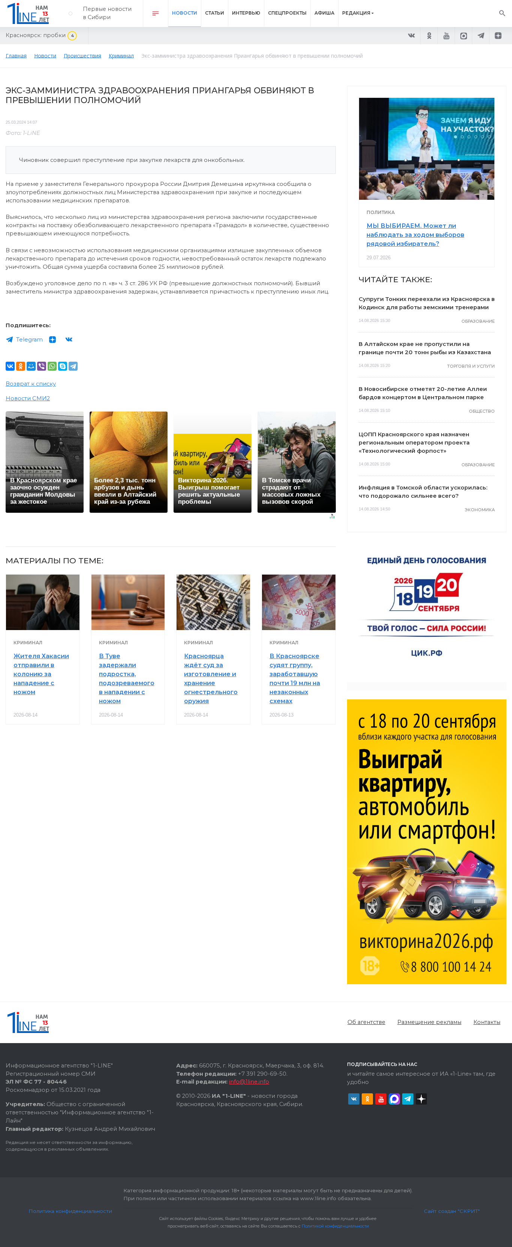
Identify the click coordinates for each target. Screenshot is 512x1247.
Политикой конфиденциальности (335, 1226)
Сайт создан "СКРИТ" (452, 1211)
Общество (482, 411)
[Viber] (41, 366)
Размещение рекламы (429, 1022)
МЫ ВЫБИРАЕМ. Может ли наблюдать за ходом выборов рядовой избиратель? (415, 234)
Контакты (486, 1022)
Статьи (214, 13)
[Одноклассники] (20, 366)
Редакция (356, 13)
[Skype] (62, 366)
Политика (381, 212)
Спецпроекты (287, 13)
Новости (184, 13)
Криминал (27, 642)
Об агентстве (366, 1022)
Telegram (29, 339)
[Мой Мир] (31, 366)
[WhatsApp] (52, 366)
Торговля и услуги (471, 366)
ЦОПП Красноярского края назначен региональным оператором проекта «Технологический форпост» (414, 442)
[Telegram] (73, 366)
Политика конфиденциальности (70, 1211)
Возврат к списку (31, 383)
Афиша (324, 13)
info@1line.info (249, 1081)
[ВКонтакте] (10, 366)
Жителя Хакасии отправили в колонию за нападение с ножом (41, 674)
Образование (478, 321)
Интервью (246, 13)
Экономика (480, 509)
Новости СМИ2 (28, 398)
